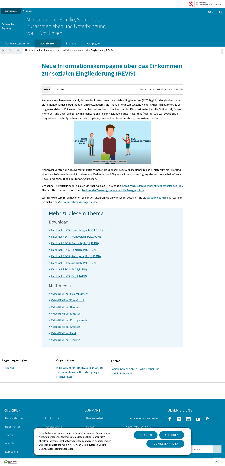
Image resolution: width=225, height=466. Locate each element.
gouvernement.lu (11, 11)
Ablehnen (172, 435)
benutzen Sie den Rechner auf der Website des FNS (152, 186)
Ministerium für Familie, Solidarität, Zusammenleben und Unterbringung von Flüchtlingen (80, 372)
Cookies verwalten (165, 443)
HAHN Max (8, 368)
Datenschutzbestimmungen (53, 449)
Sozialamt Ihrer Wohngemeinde (78, 202)
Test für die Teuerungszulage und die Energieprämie (113, 190)
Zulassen (145, 435)
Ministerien (27, 11)
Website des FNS (156, 197)
